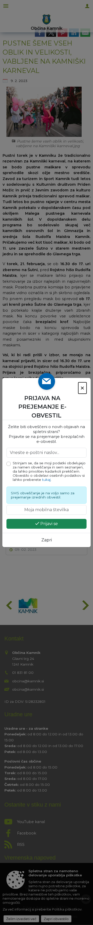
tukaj (46, 480)
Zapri (46, 540)
